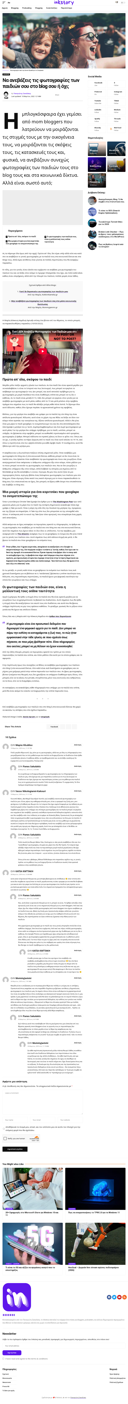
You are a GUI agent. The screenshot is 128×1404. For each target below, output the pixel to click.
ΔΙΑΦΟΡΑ (6, 74)
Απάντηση (77, 745)
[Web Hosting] (97, 164)
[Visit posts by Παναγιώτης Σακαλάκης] (6, 95)
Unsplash (45, 716)
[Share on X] (65, 95)
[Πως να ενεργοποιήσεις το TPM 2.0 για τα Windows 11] (95, 1189)
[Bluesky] (97, 129)
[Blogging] (97, 149)
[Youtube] (97, 102)
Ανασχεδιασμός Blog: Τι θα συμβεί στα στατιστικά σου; (111, 200)
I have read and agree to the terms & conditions (26, 1358)
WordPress (114, 150)
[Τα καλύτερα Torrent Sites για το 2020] (92, 223)
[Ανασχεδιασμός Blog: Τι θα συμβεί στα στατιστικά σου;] (92, 200)
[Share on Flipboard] (69, 95)
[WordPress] (116, 149)
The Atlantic (23, 534)
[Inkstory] (64, 2)
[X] (116, 84)
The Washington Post (63, 501)
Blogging (94, 150)
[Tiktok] (116, 102)
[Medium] (116, 111)
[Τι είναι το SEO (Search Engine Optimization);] (92, 211)
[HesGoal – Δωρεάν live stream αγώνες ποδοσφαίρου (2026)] (95, 1244)
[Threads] (116, 120)
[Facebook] (97, 84)
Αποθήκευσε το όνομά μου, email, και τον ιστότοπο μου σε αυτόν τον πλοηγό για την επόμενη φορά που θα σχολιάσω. (43, 1128)
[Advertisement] (42, 207)
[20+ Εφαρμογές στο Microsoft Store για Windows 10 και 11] (32, 1189)
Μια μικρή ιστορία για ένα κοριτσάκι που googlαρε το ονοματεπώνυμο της (22, 242)
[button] (4, 2)
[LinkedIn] (97, 111)
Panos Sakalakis (32, 766)
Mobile (8, 1263)
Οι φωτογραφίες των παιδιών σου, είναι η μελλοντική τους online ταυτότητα (60, 239)
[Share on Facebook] (62, 95)
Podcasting (95, 182)
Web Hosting (95, 166)
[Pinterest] (97, 93)
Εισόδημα (113, 166)
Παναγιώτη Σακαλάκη (78, 1398)
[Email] (73, 95)
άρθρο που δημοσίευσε (60, 616)
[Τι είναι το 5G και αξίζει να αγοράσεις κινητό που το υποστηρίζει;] (32, 1244)
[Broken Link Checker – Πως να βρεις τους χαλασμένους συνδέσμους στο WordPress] (92, 234)
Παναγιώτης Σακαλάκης (22, 93)
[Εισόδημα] (116, 164)
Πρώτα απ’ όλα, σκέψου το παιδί (22, 236)
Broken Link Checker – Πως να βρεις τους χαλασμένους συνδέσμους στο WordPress (111, 234)
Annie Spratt (29, 716)
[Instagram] (116, 93)
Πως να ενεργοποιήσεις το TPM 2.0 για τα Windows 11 (94, 1212)
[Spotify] (97, 120)
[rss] (116, 129)
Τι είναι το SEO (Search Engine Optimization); (109, 211)
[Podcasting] (97, 180)
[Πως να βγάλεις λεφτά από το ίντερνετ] (92, 245)
